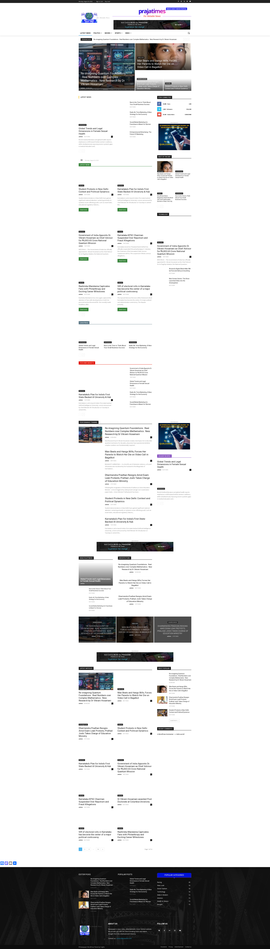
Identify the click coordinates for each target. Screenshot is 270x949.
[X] (184, 1)
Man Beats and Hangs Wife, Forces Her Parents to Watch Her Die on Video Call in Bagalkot (165, 176)
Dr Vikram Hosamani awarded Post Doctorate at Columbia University (134, 800)
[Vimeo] (187, 1)
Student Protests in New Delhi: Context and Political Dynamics (94, 190)
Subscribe (188, 114)
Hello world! (180, 734)
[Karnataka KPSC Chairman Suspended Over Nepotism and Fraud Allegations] (134, 224)
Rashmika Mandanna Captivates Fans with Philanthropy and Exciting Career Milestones (94, 289)
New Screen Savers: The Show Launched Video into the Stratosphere (179, 281)
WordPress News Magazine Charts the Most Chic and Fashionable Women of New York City (165, 198)
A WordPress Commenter (165, 734)
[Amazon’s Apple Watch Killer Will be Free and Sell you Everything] (162, 271)
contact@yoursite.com (124, 938)
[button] (188, 33)
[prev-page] (80, 151)
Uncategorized (86, 70)
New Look (141, 57)
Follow (188, 109)
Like (190, 104)
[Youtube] (190, 1)
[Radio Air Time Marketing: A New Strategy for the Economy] (123, 114)
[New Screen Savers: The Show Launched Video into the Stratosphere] (162, 281)
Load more (173, 720)
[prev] (184, 39)
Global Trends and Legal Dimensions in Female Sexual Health (93, 131)
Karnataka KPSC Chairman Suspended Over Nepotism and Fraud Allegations (132, 238)
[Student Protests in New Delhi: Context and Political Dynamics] (177, 81)
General (168, 83)
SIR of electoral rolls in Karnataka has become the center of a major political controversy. (133, 289)
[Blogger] (159, 931)
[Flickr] (169, 931)
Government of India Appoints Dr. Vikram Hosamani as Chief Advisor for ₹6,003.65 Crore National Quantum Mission (96, 239)
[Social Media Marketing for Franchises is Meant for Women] (123, 124)
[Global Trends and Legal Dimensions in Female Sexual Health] (96, 113)
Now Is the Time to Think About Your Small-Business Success (182, 197)
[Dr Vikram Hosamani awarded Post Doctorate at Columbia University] (134, 787)
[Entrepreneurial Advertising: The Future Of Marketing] (123, 134)
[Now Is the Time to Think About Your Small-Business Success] (123, 104)
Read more (83, 210)
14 (98, 849)
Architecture (82, 125)
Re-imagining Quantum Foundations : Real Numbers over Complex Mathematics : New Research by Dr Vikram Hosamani (135, 39)
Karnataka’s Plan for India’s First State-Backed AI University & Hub (133, 190)
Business (120, 185)
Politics (160, 193)
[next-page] (83, 151)
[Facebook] (178, 1)
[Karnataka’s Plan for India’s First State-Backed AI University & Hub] (134, 177)
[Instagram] (181, 1)
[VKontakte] (180, 931)
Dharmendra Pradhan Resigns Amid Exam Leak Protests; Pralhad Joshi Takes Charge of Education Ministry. (127, 478)
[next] (188, 39)
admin (81, 136)
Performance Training (88, 422)
